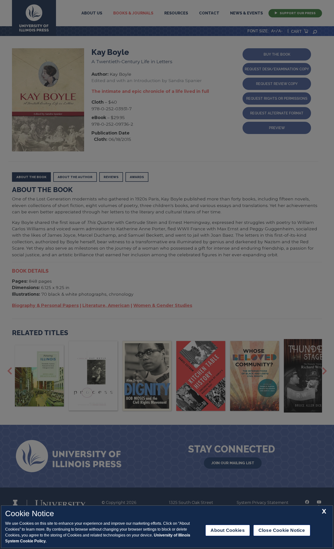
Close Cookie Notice (281, 530)
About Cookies (228, 530)
